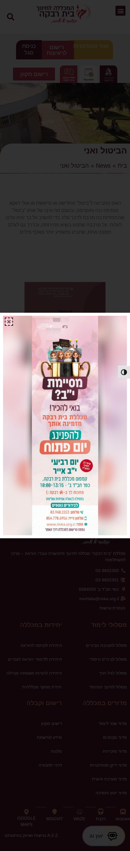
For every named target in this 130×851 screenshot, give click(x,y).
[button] (9, 321)
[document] (65, 425)
